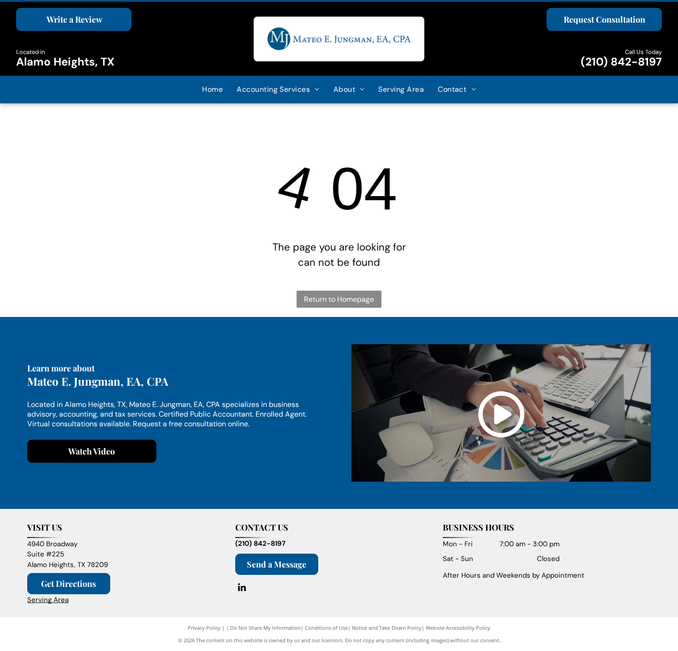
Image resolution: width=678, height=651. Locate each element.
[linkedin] (242, 588)
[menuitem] (212, 89)
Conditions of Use (326, 627)
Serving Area (48, 599)
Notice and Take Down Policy (387, 627)
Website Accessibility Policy (458, 627)
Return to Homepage (339, 299)
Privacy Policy (204, 627)
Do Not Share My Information (265, 627)
